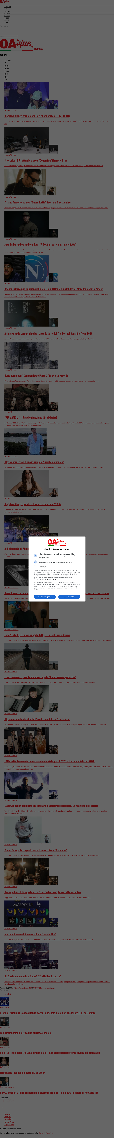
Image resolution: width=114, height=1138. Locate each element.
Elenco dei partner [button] (53, 579)
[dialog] (57, 569)
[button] (57, 566)
